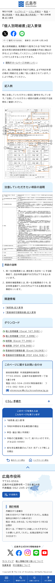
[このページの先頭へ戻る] (27, 467)
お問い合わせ (34, 580)
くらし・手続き (35, 11)
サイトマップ (8, 561)
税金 (46, 11)
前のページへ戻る (18, 460)
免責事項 (6, 565)
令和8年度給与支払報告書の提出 (23, 426)
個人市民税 (7, 15)
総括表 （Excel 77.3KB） (19, 341)
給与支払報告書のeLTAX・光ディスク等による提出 (28, 449)
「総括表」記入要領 (14, 308)
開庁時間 (14, 506)
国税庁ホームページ (20, 63)
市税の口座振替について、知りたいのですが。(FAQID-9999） (28, 440)
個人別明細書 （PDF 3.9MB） (21, 336)
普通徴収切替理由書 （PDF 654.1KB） (25, 355)
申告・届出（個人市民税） (26, 15)
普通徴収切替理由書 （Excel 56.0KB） (25, 351)
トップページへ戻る (41, 460)
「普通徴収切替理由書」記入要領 (21, 312)
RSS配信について (21, 565)
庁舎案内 (13, 495)
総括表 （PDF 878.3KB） (19, 346)
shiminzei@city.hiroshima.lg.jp (29, 390)
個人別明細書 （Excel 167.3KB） (23, 331)
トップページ (20, 11)
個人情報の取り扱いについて (29, 561)
